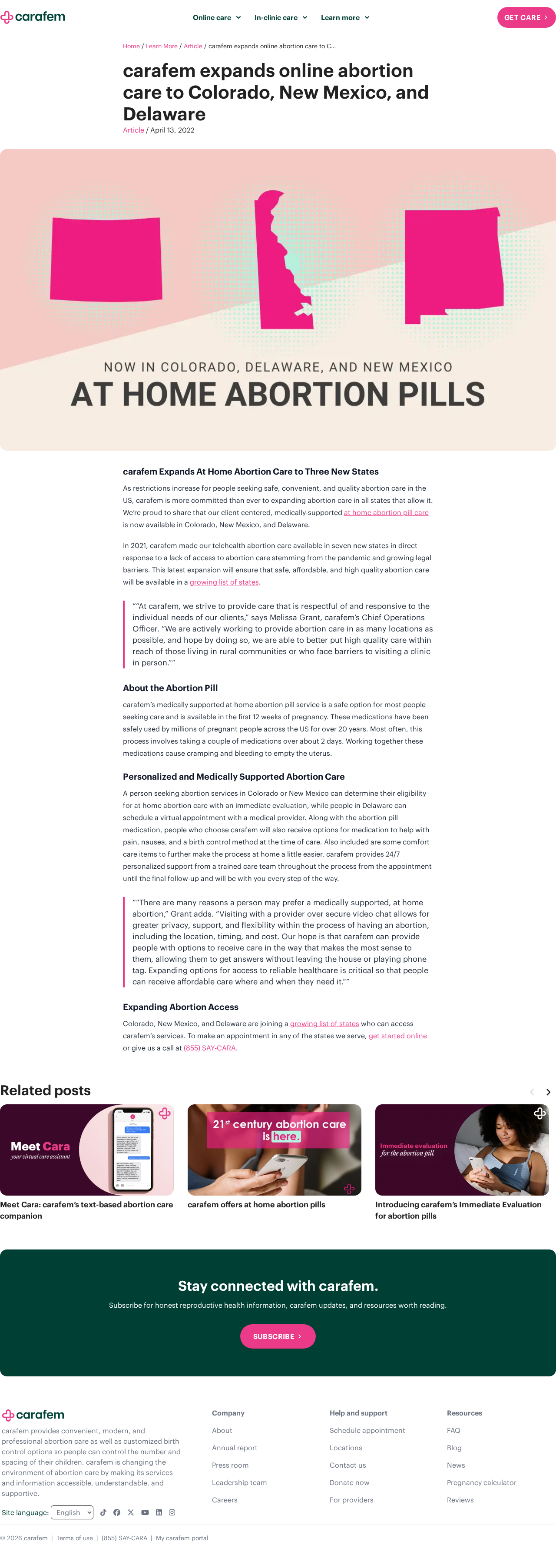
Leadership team (239, 1482)
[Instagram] (172, 1512)
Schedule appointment (367, 1430)
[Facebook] (116, 1512)
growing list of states (224, 582)
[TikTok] (103, 1512)
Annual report (235, 1447)
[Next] (548, 1092)
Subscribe (274, 1336)
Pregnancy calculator (481, 1482)
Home (131, 46)
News (456, 1465)
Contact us (348, 1465)
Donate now (350, 1482)
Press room (230, 1465)
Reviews (460, 1499)
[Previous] (532, 1092)
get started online (398, 1035)
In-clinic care (276, 17)
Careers (225, 1499)
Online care (212, 17)
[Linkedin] (159, 1512)
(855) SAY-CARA (210, 1047)
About (222, 1430)
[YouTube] (145, 1512)
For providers (352, 1499)
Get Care (522, 17)
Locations (346, 1447)
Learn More (162, 46)
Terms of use (74, 1538)
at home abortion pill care (386, 512)
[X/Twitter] (130, 1512)
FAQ (453, 1430)
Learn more (340, 17)
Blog (454, 1447)
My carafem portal (182, 1538)
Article (193, 46)
